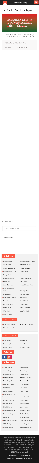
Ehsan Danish (24, 275)
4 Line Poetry (24, 367)
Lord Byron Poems (9, 324)
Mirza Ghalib (7, 294)
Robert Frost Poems (26, 324)
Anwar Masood (25, 268)
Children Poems (25, 347)
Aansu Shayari (7, 371)
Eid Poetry (23, 388)
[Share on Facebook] (17, 47)
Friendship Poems (9, 344)
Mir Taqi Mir (24, 291)
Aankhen (8, 47)
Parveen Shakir (8, 304)
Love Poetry (24, 407)
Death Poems (24, 344)
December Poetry (25, 381)
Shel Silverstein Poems (10, 328)
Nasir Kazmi (7, 301)
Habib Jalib (6, 281)
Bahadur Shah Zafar (9, 271)
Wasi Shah (6, 311)
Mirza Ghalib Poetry (21, 43)
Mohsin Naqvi (24, 294)
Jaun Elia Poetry (8, 285)
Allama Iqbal (7, 264)
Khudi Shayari (7, 407)
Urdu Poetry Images (26, 420)
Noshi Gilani (24, 301)
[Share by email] (27, 47)
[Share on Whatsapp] (22, 47)
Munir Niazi (23, 297)
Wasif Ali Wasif (24, 311)
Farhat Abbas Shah (26, 278)
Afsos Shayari (24, 371)
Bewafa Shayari (8, 377)
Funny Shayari (7, 391)
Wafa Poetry (7, 424)
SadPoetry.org (20, 2)
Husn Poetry (24, 391)
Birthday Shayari (25, 377)
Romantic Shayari (8, 414)
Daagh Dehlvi (7, 275)
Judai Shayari (24, 403)
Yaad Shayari (24, 424)
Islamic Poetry (7, 403)
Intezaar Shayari (8, 400)
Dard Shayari (7, 381)
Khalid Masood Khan (26, 285)
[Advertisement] (19, 133)
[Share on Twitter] (20, 47)
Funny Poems (7, 347)
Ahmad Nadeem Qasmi (27, 261)
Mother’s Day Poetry (9, 410)
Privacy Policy (25, 455)
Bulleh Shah (24, 271)
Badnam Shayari (8, 374)
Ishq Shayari (24, 400)
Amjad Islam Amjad (9, 268)
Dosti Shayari (24, 384)
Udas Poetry (7, 417)
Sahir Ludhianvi (25, 307)
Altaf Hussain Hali (25, 264)
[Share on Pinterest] (25, 47)
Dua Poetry (6, 388)
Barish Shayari (24, 374)
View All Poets (7, 314)
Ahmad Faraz (7, 261)
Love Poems (7, 340)
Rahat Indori (7, 307)
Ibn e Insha (23, 281)
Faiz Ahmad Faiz (8, 278)
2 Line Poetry (10, 43)
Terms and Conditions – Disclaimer (19, 459)
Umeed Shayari (25, 417)
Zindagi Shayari (8, 427)
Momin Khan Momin (9, 297)
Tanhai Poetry (24, 414)
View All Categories (26, 427)
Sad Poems (23, 340)
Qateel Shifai (24, 304)
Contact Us (13, 455)
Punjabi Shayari (25, 410)
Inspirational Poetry (26, 397)
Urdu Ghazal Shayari (9, 420)
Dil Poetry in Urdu (8, 384)
